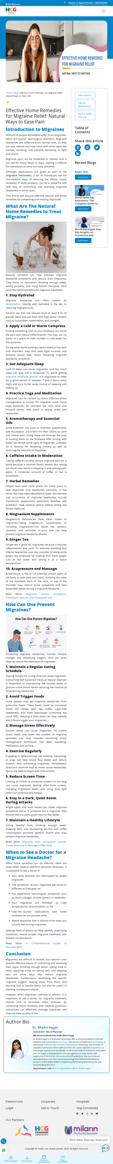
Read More (83, 177)
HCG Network (13, 4)
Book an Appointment (44, 1161)
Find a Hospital (11, 1161)
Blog (15, 92)
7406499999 (87, 2)
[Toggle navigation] (103, 11)
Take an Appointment (84, 104)
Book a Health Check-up (85, 115)
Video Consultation (62, 1161)
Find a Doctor (84, 95)
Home (9, 92)
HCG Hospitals (96, 1042)
